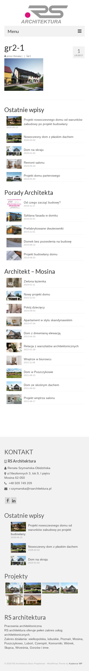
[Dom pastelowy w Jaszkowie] (32, 599)
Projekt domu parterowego (42, 175)
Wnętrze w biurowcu (37, 359)
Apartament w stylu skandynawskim (48, 320)
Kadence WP (75, 663)
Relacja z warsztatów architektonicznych (51, 346)
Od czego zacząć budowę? (42, 202)
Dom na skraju (34, 149)
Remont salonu (34, 162)
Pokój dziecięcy (34, 307)
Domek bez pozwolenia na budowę (48, 241)
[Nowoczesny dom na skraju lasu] (13, 588)
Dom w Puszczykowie (38, 372)
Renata (17, 56)
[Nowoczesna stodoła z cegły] (68, 588)
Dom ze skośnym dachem (41, 385)
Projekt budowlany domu (40, 254)
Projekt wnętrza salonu (39, 398)
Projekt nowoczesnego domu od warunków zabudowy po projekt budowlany (53, 122)
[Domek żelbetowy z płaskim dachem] (32, 588)
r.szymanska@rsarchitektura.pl (29, 488)
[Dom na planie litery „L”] (50, 588)
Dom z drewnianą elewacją (42, 333)
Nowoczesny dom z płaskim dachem (48, 136)
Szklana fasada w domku (41, 215)
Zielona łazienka (35, 281)
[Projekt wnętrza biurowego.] (13, 599)
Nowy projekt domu (37, 294)
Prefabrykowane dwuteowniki (44, 228)
